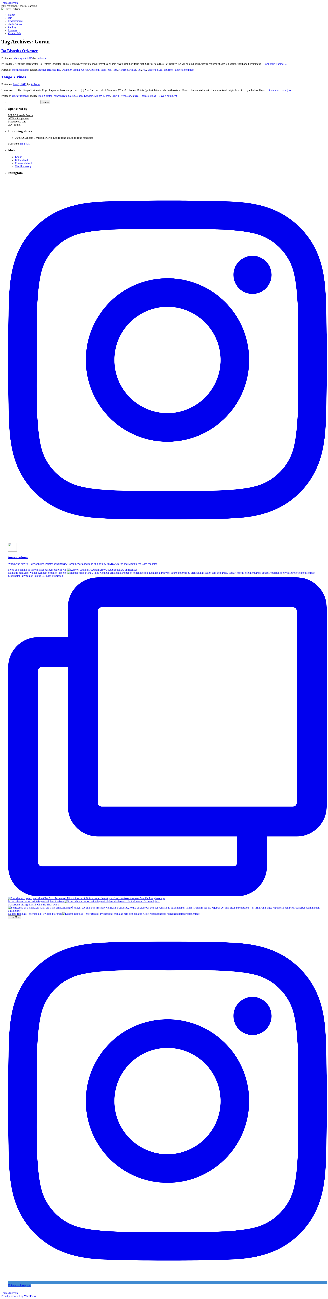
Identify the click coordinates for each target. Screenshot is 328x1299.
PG (144, 69)
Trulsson (168, 69)
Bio (10, 17)
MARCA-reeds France (20, 115)
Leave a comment (184, 69)
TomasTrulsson (9, 2)
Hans (103, 69)
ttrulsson (41, 58)
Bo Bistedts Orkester (19, 51)
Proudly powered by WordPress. (18, 1296)
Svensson (126, 95)
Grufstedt (94, 69)
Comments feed (23, 163)
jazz (115, 69)
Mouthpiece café (17, 121)
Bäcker (42, 69)
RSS (22, 143)
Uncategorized (20, 69)
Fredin (76, 69)
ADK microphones (18, 118)
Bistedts (51, 69)
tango (136, 95)
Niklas (132, 69)
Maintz (98, 95)
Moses (106, 95)
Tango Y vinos (13, 77)
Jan (109, 69)
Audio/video (15, 24)
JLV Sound (14, 124)
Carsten (48, 95)
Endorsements (15, 20)
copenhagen (60, 95)
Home (11, 14)
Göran (84, 69)
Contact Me (14, 33)
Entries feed (21, 160)
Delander (66, 69)
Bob (40, 95)
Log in (18, 156)
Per (139, 69)
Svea (159, 69)
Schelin (116, 95)
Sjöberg (151, 69)
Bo (58, 69)
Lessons (12, 30)
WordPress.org (23, 166)
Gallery (12, 27)
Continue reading (276, 63)
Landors (88, 95)
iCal (28, 143)
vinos (153, 95)
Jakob (79, 95)
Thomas (144, 95)
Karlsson (123, 69)
